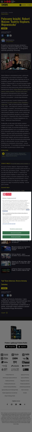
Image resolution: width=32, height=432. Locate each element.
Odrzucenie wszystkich (16, 232)
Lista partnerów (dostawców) (8, 224)
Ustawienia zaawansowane (16, 228)
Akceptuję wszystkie (16, 236)
